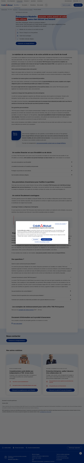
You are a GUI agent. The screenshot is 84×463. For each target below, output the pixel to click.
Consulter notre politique (42, 241)
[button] (46, 239)
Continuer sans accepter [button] (60, 223)
